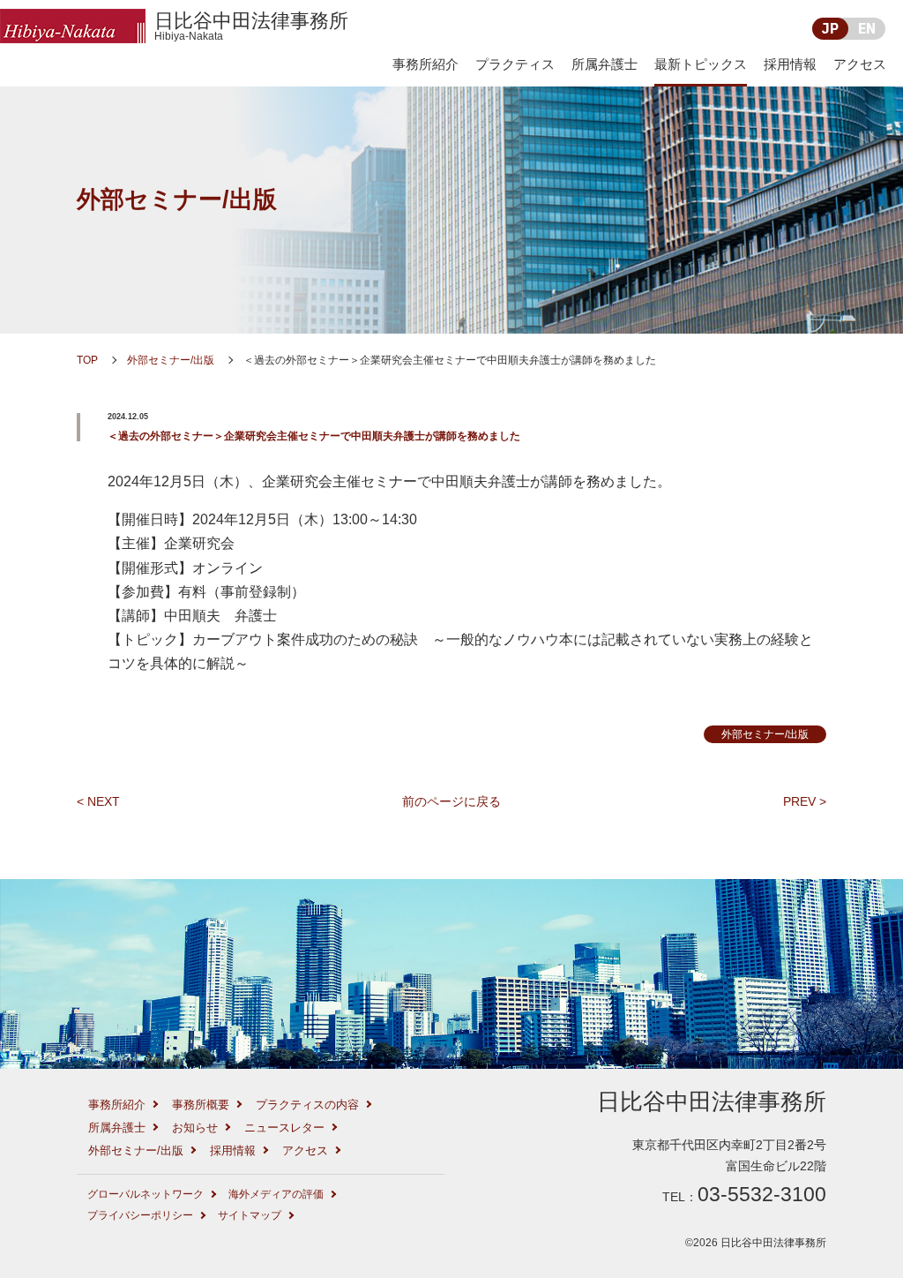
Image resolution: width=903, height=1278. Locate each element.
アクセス (859, 64)
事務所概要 (200, 1104)
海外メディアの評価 (276, 1194)
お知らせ (195, 1127)
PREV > (804, 801)
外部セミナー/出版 (177, 199)
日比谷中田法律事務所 (251, 26)
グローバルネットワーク (145, 1194)
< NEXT (98, 801)
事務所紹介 (425, 64)
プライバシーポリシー (140, 1215)
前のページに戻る (451, 801)
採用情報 (790, 64)
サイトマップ (249, 1215)
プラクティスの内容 (307, 1104)
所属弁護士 (604, 64)
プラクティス (515, 64)
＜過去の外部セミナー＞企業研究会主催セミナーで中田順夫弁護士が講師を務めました (314, 436)
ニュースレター (284, 1127)
